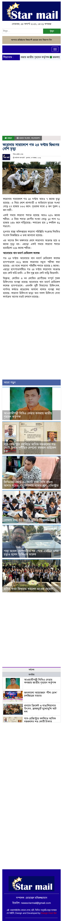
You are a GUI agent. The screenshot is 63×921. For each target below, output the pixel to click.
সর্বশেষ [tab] (31, 669)
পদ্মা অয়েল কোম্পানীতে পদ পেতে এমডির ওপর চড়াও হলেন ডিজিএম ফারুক (31, 552)
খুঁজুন (52, 31)
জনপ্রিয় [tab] (31, 674)
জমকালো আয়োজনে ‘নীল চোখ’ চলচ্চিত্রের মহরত (40, 694)
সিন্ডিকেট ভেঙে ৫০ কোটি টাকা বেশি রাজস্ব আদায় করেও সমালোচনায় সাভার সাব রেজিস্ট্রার (31, 483)
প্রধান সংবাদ (24, 138)
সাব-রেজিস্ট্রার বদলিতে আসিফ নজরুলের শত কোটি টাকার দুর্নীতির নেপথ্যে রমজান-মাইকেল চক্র (30, 447)
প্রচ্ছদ (9, 138)
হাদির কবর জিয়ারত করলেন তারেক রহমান (28, 589)
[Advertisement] (31, 88)
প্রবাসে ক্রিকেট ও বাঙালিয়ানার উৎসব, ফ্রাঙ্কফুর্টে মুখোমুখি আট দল (40, 708)
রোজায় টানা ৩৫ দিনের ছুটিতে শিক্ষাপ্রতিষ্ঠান (29, 520)
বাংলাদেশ (35, 138)
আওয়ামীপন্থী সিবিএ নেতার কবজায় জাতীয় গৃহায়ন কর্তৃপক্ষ (28, 415)
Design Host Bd (48, 913)
